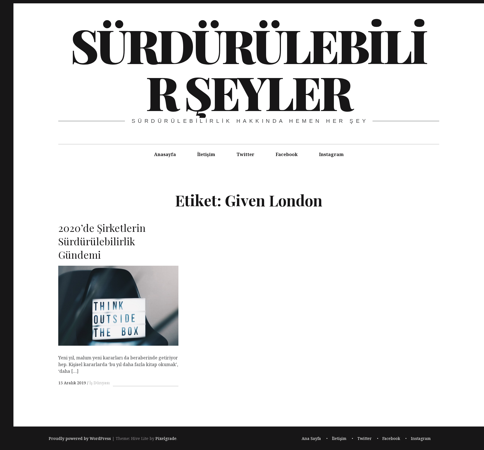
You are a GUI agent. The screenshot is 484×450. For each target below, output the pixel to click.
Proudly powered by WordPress (80, 438)
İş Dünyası (99, 382)
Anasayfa (165, 154)
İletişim (206, 154)
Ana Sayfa (311, 438)
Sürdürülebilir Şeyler (248, 68)
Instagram (331, 154)
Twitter (245, 154)
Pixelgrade (165, 438)
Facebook (287, 154)
